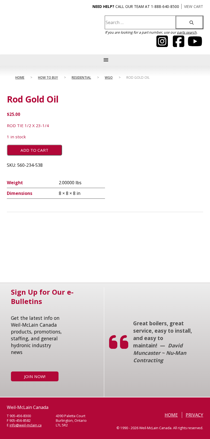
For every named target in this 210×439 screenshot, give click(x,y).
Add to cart (34, 150)
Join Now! (34, 376)
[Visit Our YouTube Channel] (162, 45)
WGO (109, 77)
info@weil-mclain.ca (26, 425)
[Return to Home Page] (34, 32)
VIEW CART (193, 6)
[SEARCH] (189, 22)
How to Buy (48, 77)
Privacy (194, 415)
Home (19, 77)
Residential (81, 77)
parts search (187, 32)
